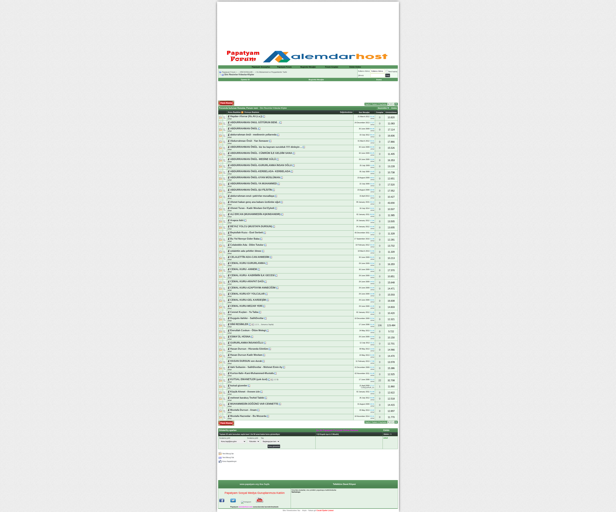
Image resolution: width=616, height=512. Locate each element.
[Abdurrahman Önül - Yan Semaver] (270, 141)
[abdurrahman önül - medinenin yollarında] (278, 134)
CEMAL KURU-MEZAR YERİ (246, 306)
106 (380, 325)
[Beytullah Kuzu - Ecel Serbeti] (265, 232)
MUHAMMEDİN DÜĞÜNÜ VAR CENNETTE (254, 404)
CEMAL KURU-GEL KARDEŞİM (248, 300)
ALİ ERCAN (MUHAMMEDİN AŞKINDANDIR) (255, 214)
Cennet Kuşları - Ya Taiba (244, 312)
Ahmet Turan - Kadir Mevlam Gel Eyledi (252, 208)
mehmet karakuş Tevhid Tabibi (247, 397)
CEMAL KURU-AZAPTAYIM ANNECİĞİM (253, 287)
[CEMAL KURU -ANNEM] (259, 269)
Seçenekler (382, 108)
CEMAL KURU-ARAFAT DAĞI (247, 281)
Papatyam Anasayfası (261, 67)
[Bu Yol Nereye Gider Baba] (261, 238)
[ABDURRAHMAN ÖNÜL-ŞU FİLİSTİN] (274, 190)
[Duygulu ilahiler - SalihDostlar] (265, 318)
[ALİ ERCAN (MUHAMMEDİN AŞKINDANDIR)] (282, 214)
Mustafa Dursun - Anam (243, 410)
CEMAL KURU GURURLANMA (247, 263)
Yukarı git (312, 510)
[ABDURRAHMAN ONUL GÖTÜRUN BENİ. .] (280, 122)
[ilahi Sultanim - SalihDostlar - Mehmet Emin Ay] (284, 367)
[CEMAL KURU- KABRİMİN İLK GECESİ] (276, 275)
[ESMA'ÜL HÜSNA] (252, 336)
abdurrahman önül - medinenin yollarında (253, 134)
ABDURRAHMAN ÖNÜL (243, 128)
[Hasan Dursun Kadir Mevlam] (264, 355)
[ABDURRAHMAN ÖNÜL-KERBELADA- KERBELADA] (292, 171)
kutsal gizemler (238, 385)
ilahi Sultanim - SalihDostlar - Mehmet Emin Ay (256, 367)
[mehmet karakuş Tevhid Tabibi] (266, 397)
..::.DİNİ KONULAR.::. (246, 72)
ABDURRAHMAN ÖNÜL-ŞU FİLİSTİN (251, 190)
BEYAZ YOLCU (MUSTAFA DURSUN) (251, 226)
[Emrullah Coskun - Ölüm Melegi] (267, 330)
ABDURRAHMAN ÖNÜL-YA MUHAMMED (253, 183)
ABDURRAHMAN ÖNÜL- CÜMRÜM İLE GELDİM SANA (261, 153)
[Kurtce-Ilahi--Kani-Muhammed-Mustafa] (275, 373)
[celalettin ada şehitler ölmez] (263, 251)
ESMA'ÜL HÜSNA (240, 336)
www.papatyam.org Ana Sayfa (254, 484)
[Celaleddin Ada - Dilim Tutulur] (265, 245)
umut (229, 119)
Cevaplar (379, 112)
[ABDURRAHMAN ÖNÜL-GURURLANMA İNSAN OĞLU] (293, 165)
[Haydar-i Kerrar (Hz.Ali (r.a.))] (264, 116)
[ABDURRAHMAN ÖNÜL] (259, 128)
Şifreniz (361, 75)
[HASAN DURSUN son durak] (263, 361)
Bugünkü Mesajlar (308, 67)
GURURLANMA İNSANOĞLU (246, 342)
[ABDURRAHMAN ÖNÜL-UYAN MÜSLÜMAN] (282, 177)
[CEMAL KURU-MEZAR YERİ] (264, 306)
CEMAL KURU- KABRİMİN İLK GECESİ (252, 275)
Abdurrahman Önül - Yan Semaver (249, 141)
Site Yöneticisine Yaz (291, 510)
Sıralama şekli (224, 438)
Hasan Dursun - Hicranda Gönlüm (249, 349)
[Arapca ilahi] (245, 220)
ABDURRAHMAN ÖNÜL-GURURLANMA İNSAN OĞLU (261, 165)
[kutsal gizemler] (249, 385)
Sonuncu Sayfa (267, 324)
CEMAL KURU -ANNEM (243, 269)
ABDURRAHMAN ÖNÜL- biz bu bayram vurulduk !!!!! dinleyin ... (266, 147)
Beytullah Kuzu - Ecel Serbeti (247, 232)
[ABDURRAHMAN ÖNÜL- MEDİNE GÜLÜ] (278, 159)
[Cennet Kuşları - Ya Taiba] (260, 312)
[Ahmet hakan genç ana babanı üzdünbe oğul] (282, 202)
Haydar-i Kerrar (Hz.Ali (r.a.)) (246, 116)
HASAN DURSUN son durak (246, 361)
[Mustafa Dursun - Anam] (258, 410)
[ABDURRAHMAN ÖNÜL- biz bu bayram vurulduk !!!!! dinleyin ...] (304, 147)
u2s (229, 388)
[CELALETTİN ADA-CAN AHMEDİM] (271, 257)
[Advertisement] (308, 24)
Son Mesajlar (364, 112)
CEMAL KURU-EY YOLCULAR (247, 294)
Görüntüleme (391, 112)
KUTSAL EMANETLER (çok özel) (248, 379)
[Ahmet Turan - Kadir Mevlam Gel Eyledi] (276, 208)
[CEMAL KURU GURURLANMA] (266, 263)
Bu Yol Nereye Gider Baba (244, 238)
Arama (394, 108)
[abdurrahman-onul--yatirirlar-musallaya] (276, 196)
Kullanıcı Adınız (364, 71)
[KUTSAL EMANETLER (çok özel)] (269, 379)
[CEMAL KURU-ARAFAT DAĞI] (265, 281)
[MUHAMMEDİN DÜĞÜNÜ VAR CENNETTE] (280, 404)
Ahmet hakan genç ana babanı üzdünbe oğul (255, 202)
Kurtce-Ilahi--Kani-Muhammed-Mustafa (252, 373)
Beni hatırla (393, 72)
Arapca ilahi (237, 220)
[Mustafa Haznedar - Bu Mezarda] (268, 416)
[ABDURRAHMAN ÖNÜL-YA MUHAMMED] (279, 183)
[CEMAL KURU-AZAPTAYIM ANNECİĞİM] (277, 287)
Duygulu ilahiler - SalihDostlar (247, 318)
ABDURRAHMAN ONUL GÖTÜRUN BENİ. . (254, 122)
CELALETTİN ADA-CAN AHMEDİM (249, 257)
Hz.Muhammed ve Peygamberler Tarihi (272, 72)
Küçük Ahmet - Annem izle (245, 391)
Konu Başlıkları (234, 112)
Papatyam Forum (284, 67)
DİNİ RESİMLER (239, 324)
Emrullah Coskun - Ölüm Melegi (248, 330)
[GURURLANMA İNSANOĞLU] (265, 342)
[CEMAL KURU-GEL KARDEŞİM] (268, 300)
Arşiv (304, 510)
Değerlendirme (346, 112)
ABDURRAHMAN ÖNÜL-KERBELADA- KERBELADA (260, 171)
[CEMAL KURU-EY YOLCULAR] (266, 294)
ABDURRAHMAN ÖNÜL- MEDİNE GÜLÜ (253, 159)
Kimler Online (355, 67)
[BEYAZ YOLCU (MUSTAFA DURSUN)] (274, 226)
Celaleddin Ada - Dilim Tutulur (247, 245)
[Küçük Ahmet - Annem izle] (261, 391)
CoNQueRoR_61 (367, 387)
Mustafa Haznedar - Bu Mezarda (248, 416)
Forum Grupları (331, 67)
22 (379, 380)
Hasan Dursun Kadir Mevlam (246, 355)
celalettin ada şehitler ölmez (246, 251)
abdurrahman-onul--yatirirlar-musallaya (252, 196)
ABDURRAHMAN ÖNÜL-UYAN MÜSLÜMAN (255, 177)
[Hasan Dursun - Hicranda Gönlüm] (270, 349)
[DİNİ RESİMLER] (250, 324)
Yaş (262, 438)
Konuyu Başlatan (252, 112)
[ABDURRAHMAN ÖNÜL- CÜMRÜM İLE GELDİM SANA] (294, 153)
